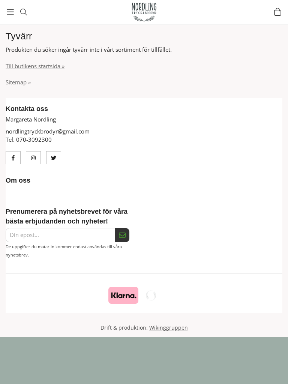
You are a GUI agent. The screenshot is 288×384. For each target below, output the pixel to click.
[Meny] (10, 12)
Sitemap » (18, 82)
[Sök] (23, 12)
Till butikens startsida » (35, 66)
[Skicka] (122, 235)
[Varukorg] (277, 12)
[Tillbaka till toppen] (6, 373)
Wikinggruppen (168, 327)
